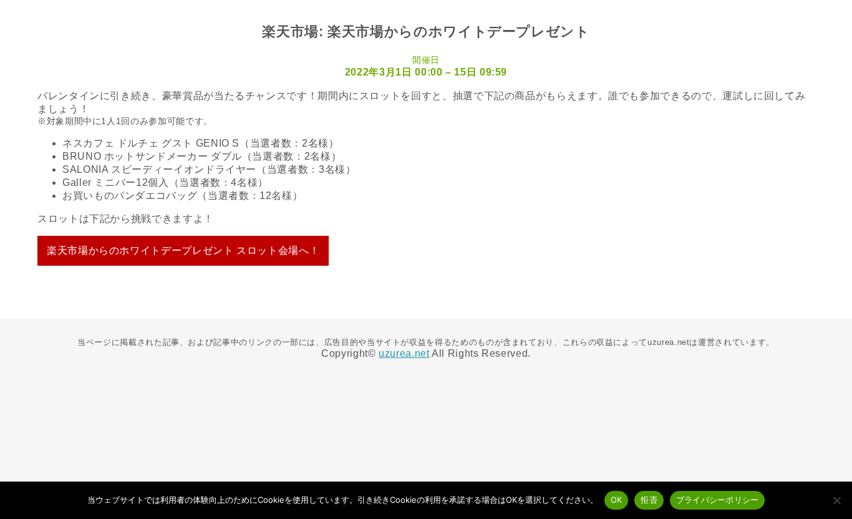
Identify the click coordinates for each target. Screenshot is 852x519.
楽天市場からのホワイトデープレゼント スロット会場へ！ (183, 250)
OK (616, 500)
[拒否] (836, 500)
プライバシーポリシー (717, 500)
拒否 (649, 500)
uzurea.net (404, 353)
